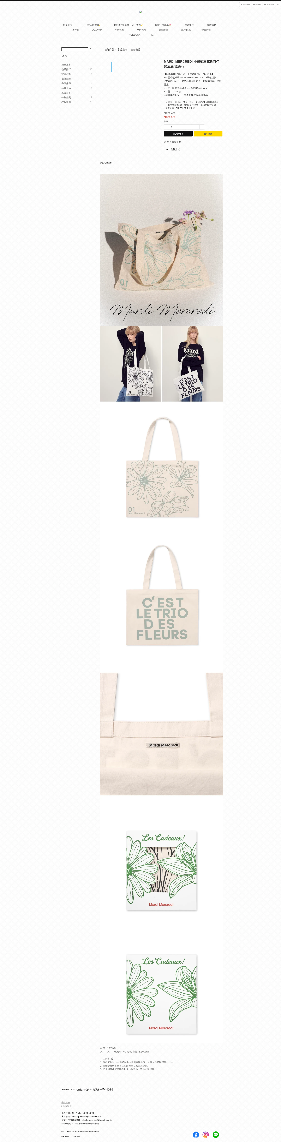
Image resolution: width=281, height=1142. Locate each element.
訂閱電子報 (66, 1106)
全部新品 (135, 49)
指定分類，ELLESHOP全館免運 (180, 108)
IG (152, 35)
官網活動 (212, 25)
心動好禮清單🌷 (163, 25)
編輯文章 (164, 30)
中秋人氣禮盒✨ (93, 25)
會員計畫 (206, 30)
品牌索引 (142, 30)
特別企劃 (66, 97)
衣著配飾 (75, 30)
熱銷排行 (190, 25)
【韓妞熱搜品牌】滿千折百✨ (128, 25)
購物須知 (65, 1102)
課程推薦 (186, 30)
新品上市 (68, 25)
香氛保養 (120, 30)
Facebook (133, 35)
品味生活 (97, 30)
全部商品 (109, 49)
